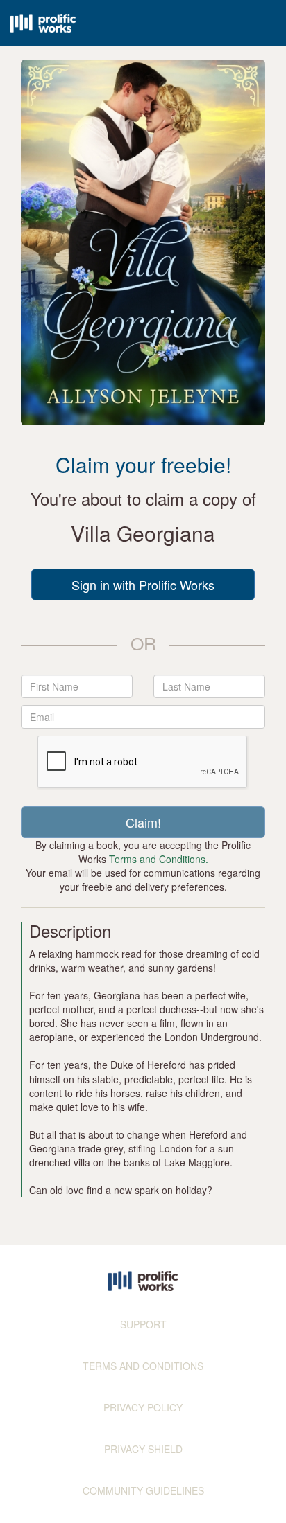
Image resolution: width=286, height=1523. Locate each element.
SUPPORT (143, 1324)
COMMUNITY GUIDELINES (143, 1490)
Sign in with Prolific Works (143, 585)
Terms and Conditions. (158, 859)
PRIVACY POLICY (143, 1407)
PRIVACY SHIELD (143, 1449)
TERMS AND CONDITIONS (143, 1366)
